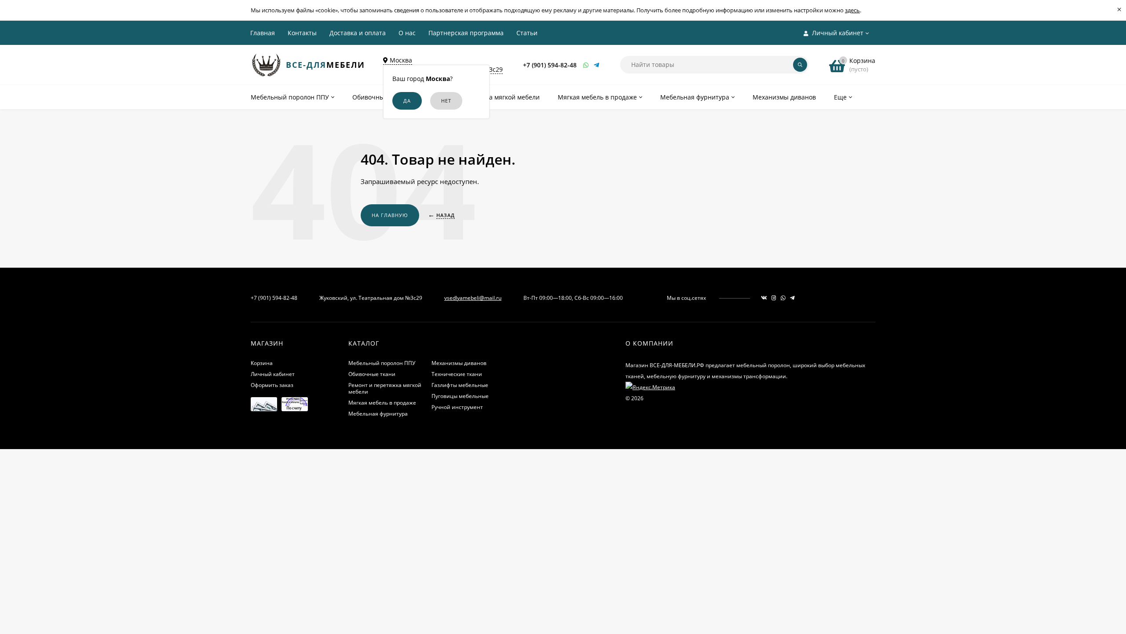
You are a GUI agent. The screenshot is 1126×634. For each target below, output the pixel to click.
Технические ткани (456, 374)
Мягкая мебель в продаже (382, 402)
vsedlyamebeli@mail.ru (472, 298)
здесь (852, 10)
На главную (390, 215)
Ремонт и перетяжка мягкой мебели (384, 388)
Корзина (262, 363)
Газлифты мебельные (459, 385)
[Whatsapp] (586, 65)
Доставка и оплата (357, 33)
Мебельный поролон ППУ (381, 363)
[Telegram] (597, 65)
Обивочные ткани (371, 374)
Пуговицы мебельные (460, 396)
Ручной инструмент (457, 407)
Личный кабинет (273, 374)
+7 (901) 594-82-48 (550, 65)
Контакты (302, 33)
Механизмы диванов (458, 363)
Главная (262, 33)
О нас (407, 33)
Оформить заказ (272, 385)
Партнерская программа (466, 33)
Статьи (526, 33)
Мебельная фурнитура (378, 413)
